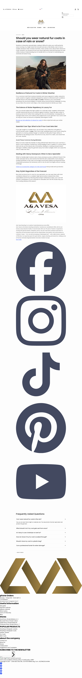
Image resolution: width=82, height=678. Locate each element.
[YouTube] (41, 508)
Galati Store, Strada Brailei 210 (8, 622)
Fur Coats (3, 634)
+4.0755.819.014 (4, 599)
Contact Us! (3, 640)
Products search (65, 14)
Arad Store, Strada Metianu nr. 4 (9, 619)
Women (39, 27)
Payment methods (5, 607)
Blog (23, 34)
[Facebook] (41, 293)
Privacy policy (17, 660)
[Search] (62, 17)
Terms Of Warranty (5, 613)
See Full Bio (19, 239)
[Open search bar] (62, 13)
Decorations (51, 27)
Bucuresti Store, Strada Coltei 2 (9, 621)
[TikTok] (41, 400)
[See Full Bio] (22, 239)
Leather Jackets (4, 632)
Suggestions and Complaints (8, 647)
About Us (2, 642)
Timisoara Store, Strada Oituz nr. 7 (10, 624)
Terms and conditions (6, 660)
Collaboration (4, 646)
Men (44, 27)
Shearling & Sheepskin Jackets (8, 629)
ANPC (32, 660)
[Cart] (78, 9)
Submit (13, 651)
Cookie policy (26, 660)
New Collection (31, 27)
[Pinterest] (41, 454)
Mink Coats (3, 636)
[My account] (75, 9)
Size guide (3, 606)
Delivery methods (5, 609)
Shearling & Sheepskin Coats (8, 631)
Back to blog (20, 552)
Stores (2, 644)
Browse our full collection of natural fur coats (29, 120)
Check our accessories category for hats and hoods (31, 167)
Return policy (3, 611)
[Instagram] (41, 347)
